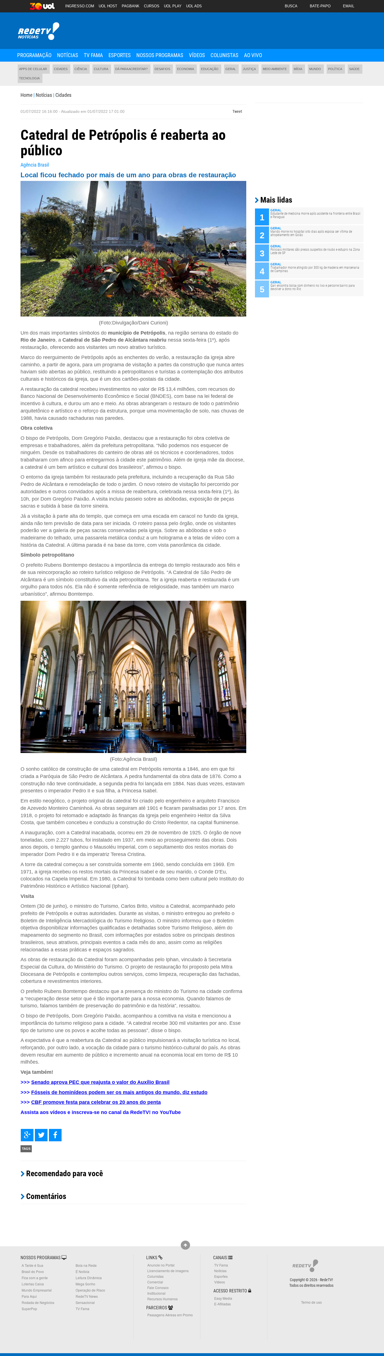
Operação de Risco (90, 1290)
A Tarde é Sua (32, 1265)
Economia (185, 69)
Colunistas (224, 55)
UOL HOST (108, 6)
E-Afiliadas (222, 1303)
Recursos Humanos (162, 1298)
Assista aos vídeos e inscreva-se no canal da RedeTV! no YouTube (101, 1112)
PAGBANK (130, 6)
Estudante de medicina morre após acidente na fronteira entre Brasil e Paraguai (315, 215)
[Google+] (27, 1135)
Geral (230, 69)
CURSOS (151, 6)
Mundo (315, 69)
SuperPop (29, 1308)
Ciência (80, 69)
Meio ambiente (275, 69)
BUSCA (291, 6)
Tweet (237, 111)
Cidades (60, 69)
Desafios (162, 69)
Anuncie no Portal (161, 1265)
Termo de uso (311, 1302)
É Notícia (82, 1271)
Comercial (155, 1281)
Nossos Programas (159, 55)
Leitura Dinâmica (89, 1277)
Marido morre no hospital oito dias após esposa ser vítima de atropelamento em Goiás (311, 233)
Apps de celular (33, 69)
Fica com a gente (35, 1277)
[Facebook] (55, 1135)
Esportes (120, 55)
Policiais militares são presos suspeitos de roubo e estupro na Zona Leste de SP (315, 251)
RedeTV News (87, 1296)
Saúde (354, 69)
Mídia (298, 69)
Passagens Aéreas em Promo (170, 1314)
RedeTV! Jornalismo (38, 31)
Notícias (67, 55)
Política (335, 69)
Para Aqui (29, 1296)
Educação (209, 69)
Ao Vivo (253, 55)
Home (26, 95)
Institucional (156, 1293)
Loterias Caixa (33, 1283)
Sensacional (85, 1302)
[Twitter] (41, 1135)
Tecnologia (29, 78)
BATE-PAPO (320, 6)
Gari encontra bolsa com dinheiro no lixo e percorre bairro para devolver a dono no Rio (312, 287)
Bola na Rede (86, 1265)
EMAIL (348, 6)
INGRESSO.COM (79, 6)
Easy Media (223, 1298)
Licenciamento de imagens (168, 1270)
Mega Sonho (85, 1283)
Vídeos (197, 55)
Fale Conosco (158, 1287)
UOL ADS (194, 6)
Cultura (101, 69)
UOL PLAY (173, 6)
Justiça (249, 69)
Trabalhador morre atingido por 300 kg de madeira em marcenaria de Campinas (314, 269)
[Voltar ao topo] (185, 1245)
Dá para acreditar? (131, 69)
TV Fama (93, 55)
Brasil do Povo (33, 1271)
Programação (34, 55)
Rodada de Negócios (38, 1302)
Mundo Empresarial (37, 1290)
